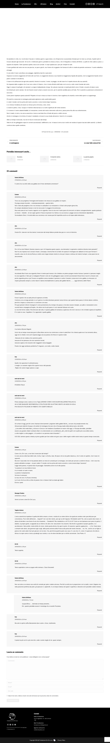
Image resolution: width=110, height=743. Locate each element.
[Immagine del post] (11, 159)
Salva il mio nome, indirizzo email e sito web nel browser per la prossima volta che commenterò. (33, 695)
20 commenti (64, 132)
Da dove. (20, 157)
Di (47, 132)
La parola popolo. (89, 157)
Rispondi (99, 187)
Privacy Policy (25, 727)
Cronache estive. (55, 157)
